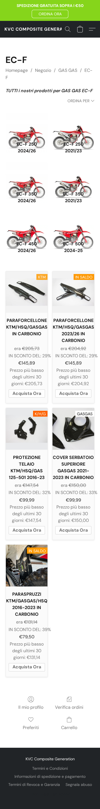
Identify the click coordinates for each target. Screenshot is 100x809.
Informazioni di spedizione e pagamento (50, 776)
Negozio (43, 70)
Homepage (17, 70)
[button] (50, 14)
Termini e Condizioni (50, 768)
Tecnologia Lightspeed (50, 793)
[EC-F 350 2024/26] (27, 175)
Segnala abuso (79, 784)
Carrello (69, 727)
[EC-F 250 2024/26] (27, 126)
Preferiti (31, 727)
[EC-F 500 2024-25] (73, 225)
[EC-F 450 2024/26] (27, 225)
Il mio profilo (30, 707)
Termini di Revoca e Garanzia (34, 784)
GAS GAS (67, 70)
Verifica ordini (69, 707)
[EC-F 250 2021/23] (73, 126)
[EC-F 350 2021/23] (73, 175)
